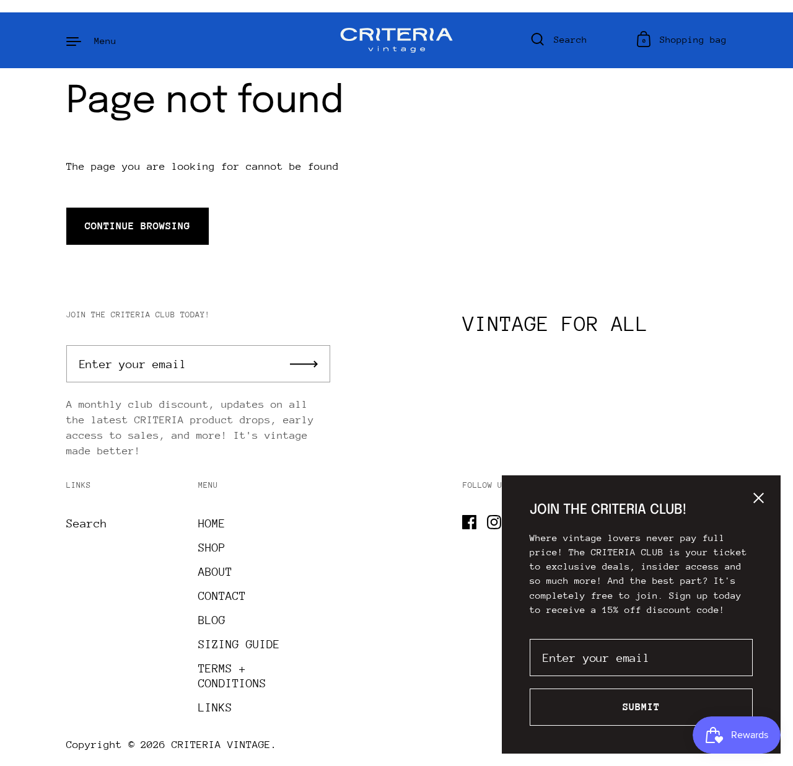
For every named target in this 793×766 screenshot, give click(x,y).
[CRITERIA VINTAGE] (397, 40)
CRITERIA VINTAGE (221, 745)
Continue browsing (137, 226)
